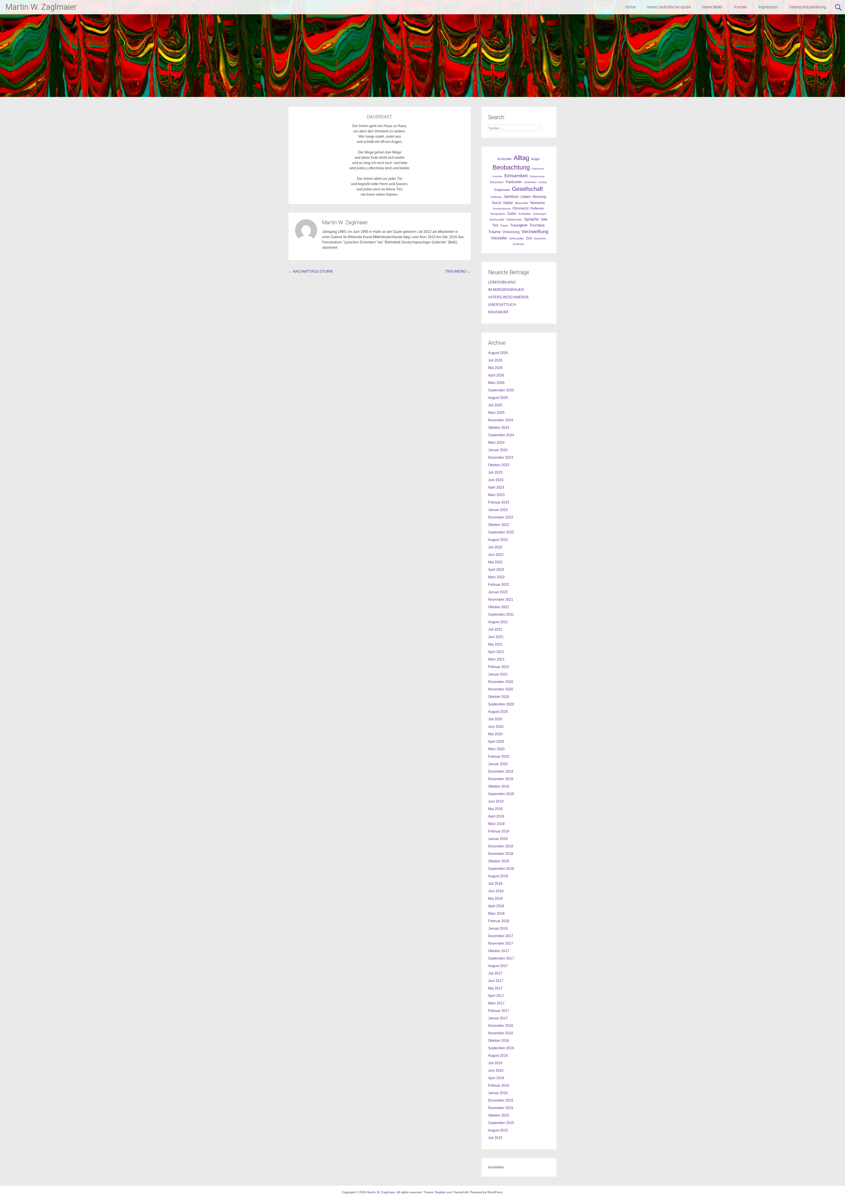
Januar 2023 (498, 510)
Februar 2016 (498, 1085)
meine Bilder (712, 7)
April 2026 (496, 375)
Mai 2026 (495, 368)
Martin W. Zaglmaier (41, 7)
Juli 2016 (495, 1063)
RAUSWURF (498, 312)
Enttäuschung (537, 176)
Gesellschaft (527, 189)
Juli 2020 (495, 719)
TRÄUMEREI (458, 271)
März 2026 (496, 383)
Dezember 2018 (500, 846)
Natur (508, 203)
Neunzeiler (521, 203)
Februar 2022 (498, 584)
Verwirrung (511, 232)
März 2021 (496, 659)
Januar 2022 (498, 592)
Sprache (531, 219)
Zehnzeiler (516, 238)
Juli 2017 (495, 973)
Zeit (529, 238)
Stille (544, 219)
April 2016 (496, 1078)
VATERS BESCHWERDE (508, 297)
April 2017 (496, 996)
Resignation (497, 213)
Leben (526, 196)
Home (630, 7)
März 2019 (496, 824)
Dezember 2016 (500, 1025)
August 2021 (498, 622)
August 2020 (498, 712)
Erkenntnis (497, 182)
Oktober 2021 (498, 607)
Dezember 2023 (500, 457)
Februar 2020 (498, 756)
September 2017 (501, 958)
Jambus (511, 196)
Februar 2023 (498, 502)
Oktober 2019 (498, 786)
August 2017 (498, 966)
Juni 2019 (495, 801)
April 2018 (496, 906)
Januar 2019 (498, 839)
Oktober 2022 (498, 525)
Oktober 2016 (498, 1040)
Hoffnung (495, 197)
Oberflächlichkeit (502, 208)
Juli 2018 (495, 883)
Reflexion (537, 208)
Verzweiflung (535, 231)
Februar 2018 (498, 921)
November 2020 (500, 689)
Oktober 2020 (498, 697)
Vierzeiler (499, 238)
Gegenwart (502, 190)
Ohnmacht (521, 208)
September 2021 (501, 614)
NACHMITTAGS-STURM (310, 271)
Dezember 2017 (500, 936)
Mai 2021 (495, 644)
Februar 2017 (498, 1011)
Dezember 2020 (500, 682)
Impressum (768, 7)
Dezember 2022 (500, 517)
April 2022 (496, 569)
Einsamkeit (516, 175)
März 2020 (496, 749)
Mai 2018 (495, 898)
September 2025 (501, 390)
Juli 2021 (495, 629)
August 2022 (498, 540)
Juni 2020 (495, 726)
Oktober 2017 (498, 951)
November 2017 (500, 943)
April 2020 (496, 741)
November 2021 (500, 599)
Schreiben (524, 213)
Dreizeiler (497, 176)
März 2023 (496, 495)
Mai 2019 (495, 809)
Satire (511, 213)
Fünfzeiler (514, 182)
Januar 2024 (498, 450)
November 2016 (500, 1033)
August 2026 (498, 353)
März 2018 (496, 913)
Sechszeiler (496, 219)
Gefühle (542, 182)
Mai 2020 (495, 734)
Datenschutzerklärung (807, 7)
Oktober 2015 (498, 1115)
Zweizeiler (540, 238)
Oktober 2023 (498, 465)
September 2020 (501, 704)
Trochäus (537, 225)
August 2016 (498, 1055)
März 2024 (496, 442)
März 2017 (496, 1003)
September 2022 (501, 532)
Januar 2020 (498, 764)
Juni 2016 (495, 1070)
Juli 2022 (495, 547)
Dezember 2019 (500, 771)
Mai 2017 (495, 988)
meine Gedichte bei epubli (669, 7)
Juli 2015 (495, 1138)
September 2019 (501, 794)
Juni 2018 (495, 891)
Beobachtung (511, 167)
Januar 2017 (498, 1018)
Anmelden (496, 1167)
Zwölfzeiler (518, 244)
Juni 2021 (495, 637)
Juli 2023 (495, 472)
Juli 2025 (495, 405)
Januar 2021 (498, 674)
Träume (494, 232)
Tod (495, 225)
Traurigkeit (518, 225)
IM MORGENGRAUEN (506, 290)
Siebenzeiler (514, 219)
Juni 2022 (495, 555)
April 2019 (496, 816)
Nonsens (537, 203)
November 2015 (500, 1108)
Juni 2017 (495, 981)
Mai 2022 (495, 562)
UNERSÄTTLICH (502, 305)
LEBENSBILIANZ (502, 282)
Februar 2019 (498, 831)
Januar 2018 (498, 928)
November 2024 (500, 420)
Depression (538, 168)
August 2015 (498, 1130)
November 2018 (500, 854)
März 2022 (496, 577)
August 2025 (498, 398)
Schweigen (539, 213)
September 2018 (501, 869)
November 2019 (500, 779)
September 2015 (501, 1123)
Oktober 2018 (498, 861)
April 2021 (496, 652)
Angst (535, 159)
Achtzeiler (504, 159)
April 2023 (496, 487)
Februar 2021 (498, 667)
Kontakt (740, 7)
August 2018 (498, 876)
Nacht (496, 203)
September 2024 (501, 435)
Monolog (539, 197)
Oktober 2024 (498, 427)
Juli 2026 (495, 360)
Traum (504, 225)
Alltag (521, 157)
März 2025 (496, 412)
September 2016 (501, 1048)
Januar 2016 (498, 1093)
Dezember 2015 (500, 1100)
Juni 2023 (495, 480)
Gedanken (530, 182)
